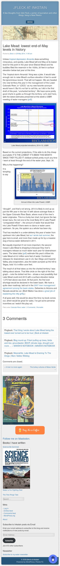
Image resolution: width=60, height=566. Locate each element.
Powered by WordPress (25, 562)
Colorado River (16, 307)
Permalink (40, 307)
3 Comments (31, 307)
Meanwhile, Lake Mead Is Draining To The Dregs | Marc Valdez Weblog (27, 354)
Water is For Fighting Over (12, 490)
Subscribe (9, 540)
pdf (29, 99)
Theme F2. (40, 562)
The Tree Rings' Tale (10, 494)
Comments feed (10, 513)
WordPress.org (9, 515)
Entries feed (8, 510)
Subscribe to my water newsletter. (15, 554)
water (23, 307)
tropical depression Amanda (21, 59)
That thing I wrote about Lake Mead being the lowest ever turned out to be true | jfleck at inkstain (29, 331)
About (5, 519)
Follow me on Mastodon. (16, 438)
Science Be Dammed (11, 447)
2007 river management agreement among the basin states (29, 286)
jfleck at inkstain (30, 7)
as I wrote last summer (40, 235)
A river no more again (13, 367)
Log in (6, 508)
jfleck (12, 53)
